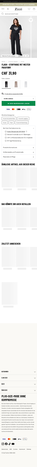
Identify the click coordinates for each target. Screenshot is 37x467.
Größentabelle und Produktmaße (13, 152)
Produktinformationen (10, 147)
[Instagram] (3, 443)
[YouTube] (13, 443)
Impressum (22, 449)
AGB (10, 449)
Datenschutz (5, 449)
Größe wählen (8, 98)
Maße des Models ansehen (9, 56)
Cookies (15, 449)
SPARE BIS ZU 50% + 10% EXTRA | (19, 4)
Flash (11, 122)
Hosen (22, 61)
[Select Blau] (25, 84)
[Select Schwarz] (6, 84)
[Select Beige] (16, 84)
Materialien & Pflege (9, 157)
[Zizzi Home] (18, 9)
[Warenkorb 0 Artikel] (34, 9)
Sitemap (29, 449)
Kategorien (5, 371)
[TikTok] (9, 443)
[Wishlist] (31, 20)
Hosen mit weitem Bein (9, 118)
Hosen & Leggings (13, 61)
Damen (3, 61)
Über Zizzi (4, 390)
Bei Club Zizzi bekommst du (12, 128)
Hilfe (3, 384)
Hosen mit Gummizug (21, 122)
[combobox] (18, 14)
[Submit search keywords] (3, 14)
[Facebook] (6, 443)
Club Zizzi (4, 378)
